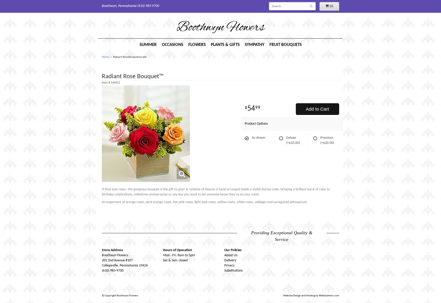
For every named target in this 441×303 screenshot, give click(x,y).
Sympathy (254, 45)
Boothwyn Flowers (221, 28)
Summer (148, 45)
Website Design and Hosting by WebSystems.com (311, 295)
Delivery (230, 260)
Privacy (229, 265)
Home (105, 57)
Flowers (197, 45)
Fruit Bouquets (286, 45)
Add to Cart (317, 109)
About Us (230, 255)
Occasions (172, 45)
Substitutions (233, 271)
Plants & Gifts (225, 45)
